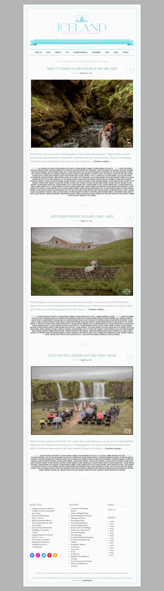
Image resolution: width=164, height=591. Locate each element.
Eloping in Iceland (97, 174)
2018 (112, 540)
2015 (111, 548)
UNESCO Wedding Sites (115, 331)
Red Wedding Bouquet (116, 190)
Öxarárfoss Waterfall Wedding (109, 334)
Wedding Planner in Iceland (87, 470)
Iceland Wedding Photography (65, 168)
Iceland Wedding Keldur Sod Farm (91, 325)
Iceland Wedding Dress (110, 184)
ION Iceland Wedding (94, 327)
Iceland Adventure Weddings (105, 179)
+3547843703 (87, 580)
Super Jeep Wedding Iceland (45, 468)
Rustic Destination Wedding (124, 329)
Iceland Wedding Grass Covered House (121, 323)
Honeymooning (77, 520)
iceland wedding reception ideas (64, 327)
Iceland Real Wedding (88, 322)
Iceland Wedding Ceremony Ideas (81, 323)
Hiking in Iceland (78, 518)
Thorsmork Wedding (120, 192)
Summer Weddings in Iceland (105, 316)
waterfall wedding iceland (89, 468)
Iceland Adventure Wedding (86, 179)
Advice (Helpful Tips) (79, 513)
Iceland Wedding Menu (77, 186)
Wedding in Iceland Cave (52, 470)
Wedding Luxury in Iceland (69, 470)
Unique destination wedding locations (58, 332)
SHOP (107, 52)
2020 (112, 536)
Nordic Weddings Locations (100, 466)
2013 (111, 552)
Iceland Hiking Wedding (115, 181)
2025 (112, 524)
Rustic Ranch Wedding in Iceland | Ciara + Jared (82, 216)
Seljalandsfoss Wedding (44, 192)
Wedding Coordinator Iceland (108, 468)
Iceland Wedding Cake (78, 184)
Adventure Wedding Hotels (79, 509)
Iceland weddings (127, 188)
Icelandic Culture (78, 544)
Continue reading (102, 161)
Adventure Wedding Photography (108, 170)
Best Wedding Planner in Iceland (61, 174)
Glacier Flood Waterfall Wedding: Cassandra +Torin (42, 530)
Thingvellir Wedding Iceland (98, 331)
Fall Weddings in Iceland (46, 168)
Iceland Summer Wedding (103, 322)
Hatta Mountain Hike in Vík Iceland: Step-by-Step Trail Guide (42, 523)
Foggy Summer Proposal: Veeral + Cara (42, 536)
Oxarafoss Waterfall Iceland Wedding (70, 329)
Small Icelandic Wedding (40, 331)
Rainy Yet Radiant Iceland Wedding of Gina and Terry (82, 68)
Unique (77, 468)
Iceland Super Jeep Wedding (114, 461)
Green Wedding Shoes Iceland (73, 175)
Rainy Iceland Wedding (86, 190)
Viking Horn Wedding (52, 193)
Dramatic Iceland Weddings (81, 174)
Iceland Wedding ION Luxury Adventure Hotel (65, 325)
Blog (48, 52)
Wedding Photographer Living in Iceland (108, 193)
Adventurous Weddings (39, 172)
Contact (126, 52)
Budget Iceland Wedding (45, 320)
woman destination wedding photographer (111, 470)
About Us (38, 52)
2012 (112, 555)
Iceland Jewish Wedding (80, 461)
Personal (74, 549)
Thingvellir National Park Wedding (76, 331)
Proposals (75, 554)
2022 (112, 531)
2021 (112, 533)
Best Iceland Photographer (40, 174)
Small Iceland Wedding (60, 192)
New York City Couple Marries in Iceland (52, 466)
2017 (111, 543)
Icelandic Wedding (100, 464)
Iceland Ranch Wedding (72, 322)
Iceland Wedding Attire (63, 184)
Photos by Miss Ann (71, 190)
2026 (112, 521)
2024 (112, 526)
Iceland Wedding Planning (84, 168)
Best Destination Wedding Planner (121, 172)
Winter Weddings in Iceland (79, 564)
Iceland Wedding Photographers (117, 186)
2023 (112, 528)
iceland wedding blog (84, 463)
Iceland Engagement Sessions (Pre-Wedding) (81, 526)
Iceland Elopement (70, 181)
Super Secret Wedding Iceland (65, 468)
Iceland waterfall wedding (117, 183)
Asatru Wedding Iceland (55, 172)
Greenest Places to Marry (93, 175)
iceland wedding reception (85, 464)
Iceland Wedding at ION (119, 322)
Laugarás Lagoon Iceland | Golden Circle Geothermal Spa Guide (43, 511)
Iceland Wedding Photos (54, 188)
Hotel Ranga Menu (84, 177)
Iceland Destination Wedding (54, 181)
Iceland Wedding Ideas (115, 463)
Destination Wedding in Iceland (108, 457)
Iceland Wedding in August (41, 325)
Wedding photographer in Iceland (109, 332)
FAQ (67, 52)
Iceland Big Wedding (118, 459)
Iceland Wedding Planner (71, 188)
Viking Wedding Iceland (67, 193)
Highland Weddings (47, 177)
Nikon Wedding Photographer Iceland (78, 466)
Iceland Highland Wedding (99, 181)
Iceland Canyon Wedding (123, 179)
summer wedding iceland (56, 331)
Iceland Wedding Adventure (46, 184)
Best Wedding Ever (75, 457)
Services (58, 52)
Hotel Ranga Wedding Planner (115, 177)
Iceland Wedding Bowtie (63, 323)
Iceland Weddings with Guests (103, 168)
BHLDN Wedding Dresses (90, 457)
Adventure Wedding (125, 168)
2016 (112, 545)
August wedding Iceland (47, 318)
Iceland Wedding (71, 463)
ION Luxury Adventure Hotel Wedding (114, 327)
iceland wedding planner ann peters (91, 188)
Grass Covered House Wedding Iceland (51, 175)
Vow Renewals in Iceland (81, 561)
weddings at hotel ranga (87, 195)
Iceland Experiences (80, 52)
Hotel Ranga (74, 177)
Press (116, 52)
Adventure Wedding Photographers (84, 170)
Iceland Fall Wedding (83, 181)
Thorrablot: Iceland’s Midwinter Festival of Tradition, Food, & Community (41, 543)
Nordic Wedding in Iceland (48, 329)
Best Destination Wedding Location (57, 457)
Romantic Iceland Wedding (105, 329)
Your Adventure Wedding (90, 334)
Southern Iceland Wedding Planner (101, 192)
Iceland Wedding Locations (60, 186)
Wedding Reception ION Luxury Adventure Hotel (65, 334)
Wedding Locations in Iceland (85, 193)
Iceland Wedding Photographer (95, 186)
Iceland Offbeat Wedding (46, 183)
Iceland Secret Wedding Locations (81, 183)
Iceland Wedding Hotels (43, 186)
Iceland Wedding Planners (112, 188)
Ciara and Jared (58, 320)
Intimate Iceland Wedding (38, 190)
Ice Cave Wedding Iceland (69, 179)
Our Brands (96, 52)
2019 (112, 538)
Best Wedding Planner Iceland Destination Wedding (98, 318)
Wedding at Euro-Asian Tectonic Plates (84, 332)
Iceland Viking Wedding (100, 183)
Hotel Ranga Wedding (98, 177)
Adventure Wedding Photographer (60, 170)
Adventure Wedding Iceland (39, 170)
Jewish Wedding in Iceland (115, 464)
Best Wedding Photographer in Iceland (68, 318)
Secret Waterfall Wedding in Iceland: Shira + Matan (82, 355)
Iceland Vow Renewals (80, 530)
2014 (112, 550)
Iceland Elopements (79, 523)
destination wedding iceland (73, 320)
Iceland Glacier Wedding (64, 461)
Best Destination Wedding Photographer (95, 172)
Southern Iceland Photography (78, 192)
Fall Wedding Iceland (110, 174)
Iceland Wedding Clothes (94, 184)
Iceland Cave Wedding (37, 181)
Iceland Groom (60, 322)
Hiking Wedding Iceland (61, 177)
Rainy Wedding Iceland (101, 190)
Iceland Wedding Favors (100, 463)
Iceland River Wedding (62, 183)
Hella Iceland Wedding (109, 175)
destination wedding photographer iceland (52, 459)
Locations (102, 455)
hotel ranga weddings (52, 179)
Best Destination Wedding (72, 172)
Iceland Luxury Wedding (97, 461)
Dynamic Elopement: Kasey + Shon (40, 517)
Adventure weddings (126, 170)
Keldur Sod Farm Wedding (55, 190)
